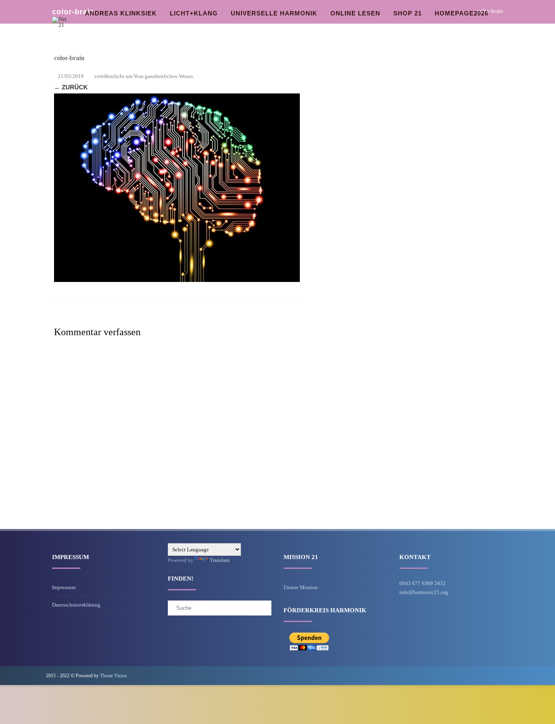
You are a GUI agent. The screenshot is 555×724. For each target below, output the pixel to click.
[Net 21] (62, 25)
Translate (220, 560)
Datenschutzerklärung (76, 605)
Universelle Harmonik (274, 13)
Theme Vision (113, 675)
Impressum (64, 587)
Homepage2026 (461, 13)
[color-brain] (177, 187)
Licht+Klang (194, 13)
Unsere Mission (301, 587)
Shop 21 (407, 13)
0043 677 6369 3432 (422, 583)
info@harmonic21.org (423, 592)
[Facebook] (502, 675)
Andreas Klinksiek (121, 13)
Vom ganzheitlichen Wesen (163, 76)
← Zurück (71, 87)
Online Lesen (355, 13)
